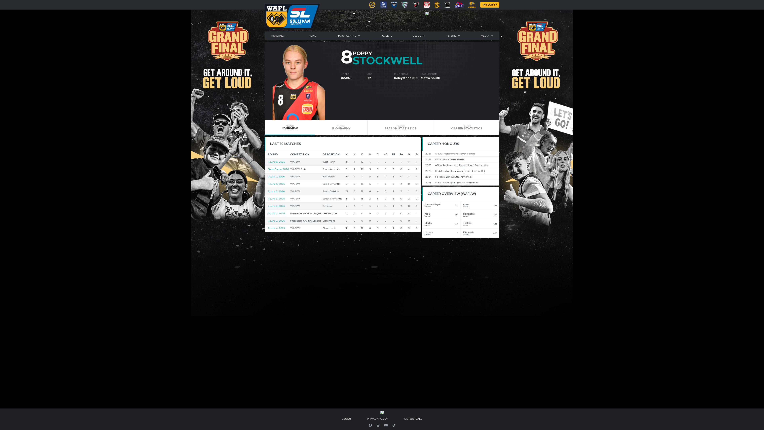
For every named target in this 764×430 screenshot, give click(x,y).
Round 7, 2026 (276, 176)
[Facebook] (370, 425)
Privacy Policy (377, 418)
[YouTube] (386, 425)
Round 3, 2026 (276, 198)
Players (386, 35)
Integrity (490, 4)
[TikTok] (394, 425)
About (346, 418)
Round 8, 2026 (276, 161)
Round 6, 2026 (276, 183)
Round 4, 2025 (276, 228)
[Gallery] (427, 13)
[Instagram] (378, 425)
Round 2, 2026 (276, 205)
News (312, 35)
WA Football (412, 418)
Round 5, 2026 (276, 191)
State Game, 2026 (278, 169)
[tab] (290, 127)
